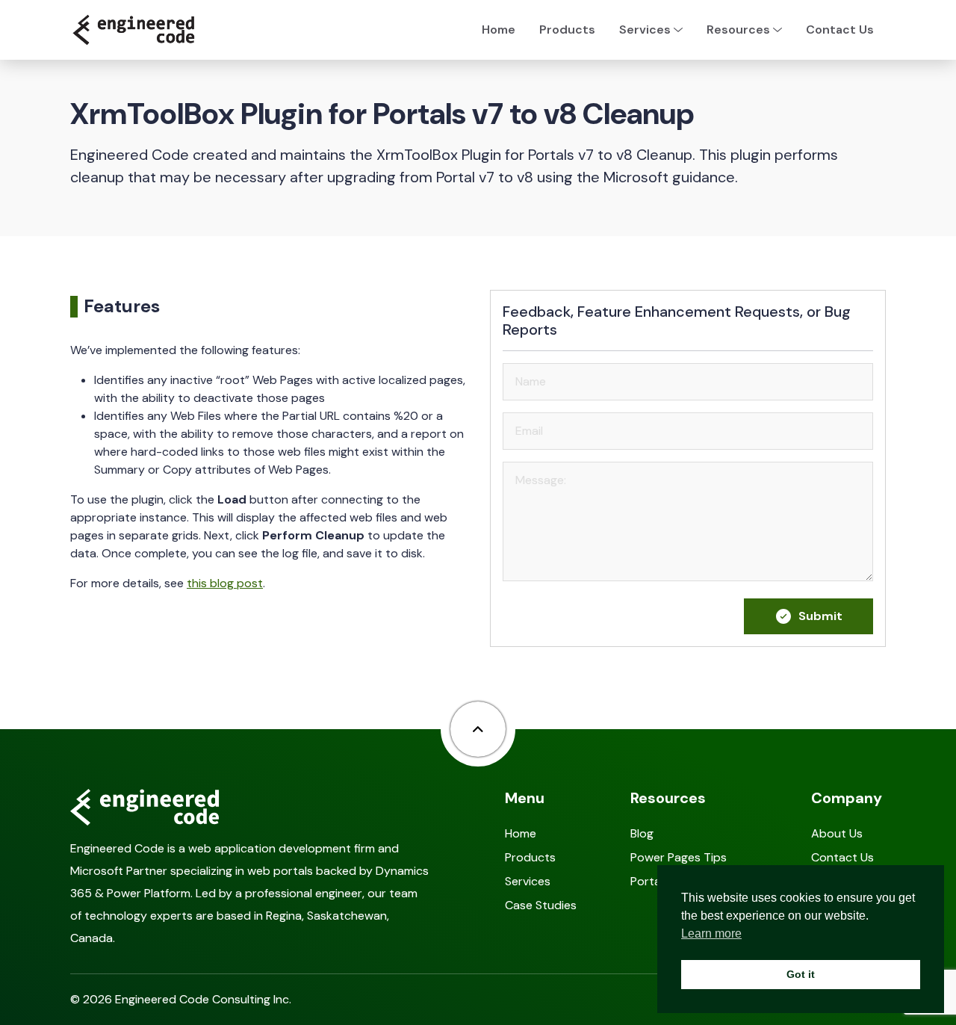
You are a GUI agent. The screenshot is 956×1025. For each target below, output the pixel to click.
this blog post (225, 583)
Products (567, 29)
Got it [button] (800, 974)
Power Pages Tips (678, 857)
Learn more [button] (711, 933)
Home (498, 29)
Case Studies (541, 905)
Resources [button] (738, 29)
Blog (642, 833)
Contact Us (840, 29)
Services (527, 881)
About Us (837, 833)
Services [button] (645, 29)
